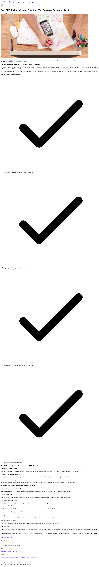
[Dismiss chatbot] (2, 565)
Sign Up (2, 5)
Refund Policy (19, 563)
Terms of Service (11, 563)
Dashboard (3, 551)
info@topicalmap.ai (23, 557)
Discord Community (32, 557)
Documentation (4, 557)
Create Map (8, 551)
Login (2, 4)
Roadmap (20, 2)
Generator (3, 2)
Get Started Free (31, 2)
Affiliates (25, 2)
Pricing (7, 2)
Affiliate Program (14, 557)
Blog (17, 2)
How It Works (12, 2)
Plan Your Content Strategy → (7, 537)
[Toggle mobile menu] (1, 1)
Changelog (17, 551)
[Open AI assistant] (1, 565)
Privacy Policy (4, 563)
